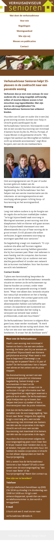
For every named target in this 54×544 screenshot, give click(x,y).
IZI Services (24, 535)
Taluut (42, 535)
